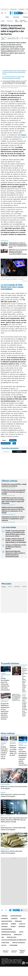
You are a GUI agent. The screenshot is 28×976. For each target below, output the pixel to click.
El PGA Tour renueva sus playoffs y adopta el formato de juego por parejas (13, 492)
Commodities (17, 586)
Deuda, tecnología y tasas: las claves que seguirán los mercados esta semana (5, 684)
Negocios (4, 924)
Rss (2, 937)
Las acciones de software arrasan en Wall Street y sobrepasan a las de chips (13, 77)
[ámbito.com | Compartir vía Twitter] (24, 38)
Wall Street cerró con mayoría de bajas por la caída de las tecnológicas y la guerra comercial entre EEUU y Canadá (18, 252)
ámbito (3, 21)
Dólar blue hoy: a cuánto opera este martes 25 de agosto (13, 829)
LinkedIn (13, 910)
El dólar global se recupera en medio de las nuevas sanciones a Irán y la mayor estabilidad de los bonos (18, 245)
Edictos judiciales (18, 942)
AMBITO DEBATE (22, 951)
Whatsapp (21, 910)
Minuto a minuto (6, 815)
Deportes (22, 926)
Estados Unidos (5, 443)
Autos (21, 932)
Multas (3, 945)
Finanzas (14, 918)
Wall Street (17, 21)
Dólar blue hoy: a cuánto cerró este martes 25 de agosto (13, 795)
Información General (8, 932)
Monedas (3, 586)
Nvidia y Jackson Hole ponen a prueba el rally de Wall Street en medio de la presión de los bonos (24, 707)
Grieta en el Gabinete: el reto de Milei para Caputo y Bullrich (16, 546)
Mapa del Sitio (11, 937)
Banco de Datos (6, 921)
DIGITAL (6, 951)
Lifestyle (22, 924)
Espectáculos (6, 934)
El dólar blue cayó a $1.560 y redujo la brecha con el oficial (14, 485)
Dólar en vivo (13, 9)
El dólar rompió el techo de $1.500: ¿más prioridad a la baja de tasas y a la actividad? (16, 540)
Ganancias (21, 9)
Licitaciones (13, 945)
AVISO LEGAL (5, 942)
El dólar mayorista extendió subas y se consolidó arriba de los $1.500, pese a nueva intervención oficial (15, 533)
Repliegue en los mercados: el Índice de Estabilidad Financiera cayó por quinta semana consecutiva (23, 756)
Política (23, 918)
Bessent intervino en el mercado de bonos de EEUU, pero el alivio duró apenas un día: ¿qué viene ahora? (24, 680)
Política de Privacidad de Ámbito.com (13, 940)
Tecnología (18, 934)
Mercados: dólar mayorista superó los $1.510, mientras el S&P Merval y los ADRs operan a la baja (14, 820)
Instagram (9, 910)
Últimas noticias (15, 916)
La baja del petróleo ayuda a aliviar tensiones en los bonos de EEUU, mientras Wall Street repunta (14, 72)
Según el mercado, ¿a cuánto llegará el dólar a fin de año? (13, 750)
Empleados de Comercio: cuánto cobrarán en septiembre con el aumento (13, 518)
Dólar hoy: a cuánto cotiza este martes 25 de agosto (11, 852)
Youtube (17, 910)
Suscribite (19, 451)
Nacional (4, 926)
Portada (4, 916)
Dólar (7, 17)
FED (17, 101)
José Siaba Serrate (3, 38)
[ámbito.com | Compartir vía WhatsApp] (20, 38)
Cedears (24, 586)
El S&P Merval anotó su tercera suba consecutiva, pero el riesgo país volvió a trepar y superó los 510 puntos (13, 500)
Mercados (18, 921)
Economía (16, 17)
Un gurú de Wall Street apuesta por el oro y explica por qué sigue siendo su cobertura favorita (5, 711)
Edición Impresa (6, 929)
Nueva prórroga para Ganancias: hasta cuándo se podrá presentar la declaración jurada (15, 554)
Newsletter (23, 910)
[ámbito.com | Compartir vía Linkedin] (26, 38)
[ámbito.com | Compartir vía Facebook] (22, 38)
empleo (23, 135)
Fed (14, 443)
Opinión (13, 924)
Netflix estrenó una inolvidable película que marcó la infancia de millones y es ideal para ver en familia (13, 510)
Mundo (13, 926)
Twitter (2, 910)
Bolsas (10, 586)
